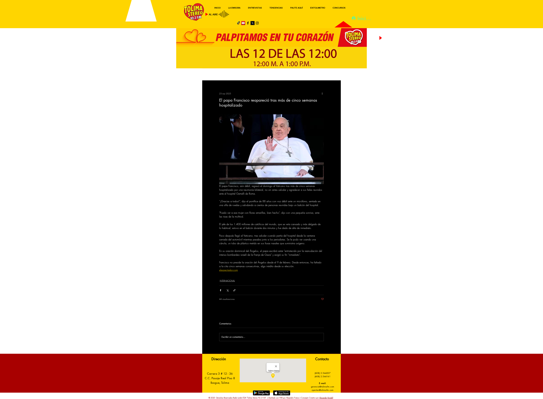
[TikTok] (239, 23)
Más (312, 75)
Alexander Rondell (326, 397)
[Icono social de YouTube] (243, 23)
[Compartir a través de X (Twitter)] (227, 290)
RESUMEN (211, 75)
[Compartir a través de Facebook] (220, 290)
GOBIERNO (278, 75)
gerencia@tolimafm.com (322, 386)
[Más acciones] (322, 93)
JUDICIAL (260, 75)
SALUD (227, 75)
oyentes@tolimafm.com (323, 390)
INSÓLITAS (297, 75)
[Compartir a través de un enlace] (234, 290)
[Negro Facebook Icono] (248, 23)
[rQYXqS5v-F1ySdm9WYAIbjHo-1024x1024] (253, 23)
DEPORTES (243, 75)
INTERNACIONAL (227, 280)
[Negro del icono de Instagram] (257, 23)
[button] (334, 75)
